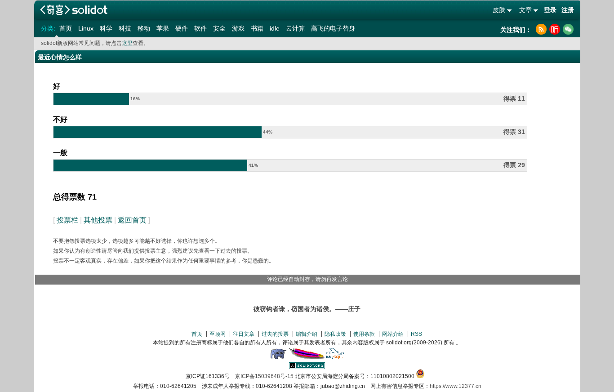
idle (275, 28)
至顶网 (217, 334)
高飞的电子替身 (333, 28)
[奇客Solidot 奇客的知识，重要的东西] (73, 9)
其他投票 (98, 220)
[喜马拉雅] (554, 29)
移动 (144, 28)
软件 (200, 28)
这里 (127, 43)
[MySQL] (335, 357)
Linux (85, 28)
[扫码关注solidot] (568, 29)
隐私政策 (335, 334)
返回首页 (132, 220)
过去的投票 (275, 334)
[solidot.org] (307, 367)
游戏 (238, 28)
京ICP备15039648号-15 (264, 376)
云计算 (295, 28)
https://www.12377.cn (455, 386)
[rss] (541, 29)
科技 (125, 28)
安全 (219, 28)
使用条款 (364, 334)
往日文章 (243, 334)
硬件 (181, 28)
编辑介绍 (306, 334)
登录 (550, 9)
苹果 (162, 28)
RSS (416, 334)
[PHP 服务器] (278, 357)
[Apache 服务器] (307, 357)
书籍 (257, 28)
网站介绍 (393, 334)
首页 (65, 28)
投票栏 (67, 220)
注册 (567, 9)
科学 (106, 28)
